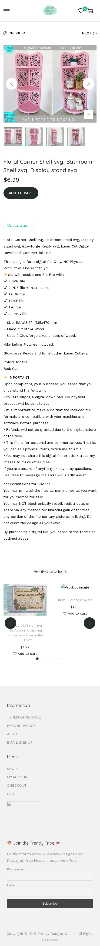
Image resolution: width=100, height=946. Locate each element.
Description (18, 225)
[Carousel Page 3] (47, 658)
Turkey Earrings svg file (75, 600)
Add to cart (21, 193)
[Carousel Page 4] (52, 658)
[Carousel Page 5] (57, 658)
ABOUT (13, 734)
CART (11, 794)
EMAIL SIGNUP (20, 742)
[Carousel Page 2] (42, 658)
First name (15, 869)
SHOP (12, 769)
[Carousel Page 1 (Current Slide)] (37, 658)
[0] (81, 10)
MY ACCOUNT (18, 777)
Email (11, 885)
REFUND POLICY (21, 726)
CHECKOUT (17, 785)
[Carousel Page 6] (62, 658)
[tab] (50, 225)
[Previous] (11, 84)
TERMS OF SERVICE (24, 717)
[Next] (88, 84)
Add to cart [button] (27, 654)
